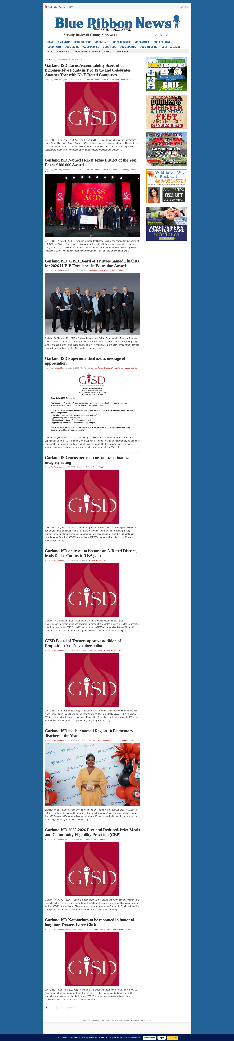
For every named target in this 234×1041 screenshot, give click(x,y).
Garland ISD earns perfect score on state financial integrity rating (87, 460)
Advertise (108, 51)
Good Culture (162, 42)
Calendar (64, 42)
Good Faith (54, 46)
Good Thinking (148, 46)
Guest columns (171, 46)
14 (64, 1008)
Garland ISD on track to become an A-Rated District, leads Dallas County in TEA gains (91, 553)
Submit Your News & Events (87, 51)
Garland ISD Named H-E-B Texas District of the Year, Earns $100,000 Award (91, 162)
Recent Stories (125, 80)
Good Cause (142, 42)
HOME (50, 42)
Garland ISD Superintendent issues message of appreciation (85, 361)
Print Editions (82, 42)
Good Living (72, 46)
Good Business (122, 42)
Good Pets (109, 46)
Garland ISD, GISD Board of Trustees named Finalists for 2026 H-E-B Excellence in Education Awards (92, 263)
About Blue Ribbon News (59, 51)
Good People (91, 46)
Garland (103, 80)
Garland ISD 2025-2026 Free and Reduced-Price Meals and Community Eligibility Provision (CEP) (92, 832)
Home (47, 58)
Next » (71, 1008)
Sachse (134, 368)
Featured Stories (92, 80)
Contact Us (122, 51)
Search (185, 7)
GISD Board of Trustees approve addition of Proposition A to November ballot (83, 643)
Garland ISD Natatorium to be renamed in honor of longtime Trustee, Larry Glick (89, 922)
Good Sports (128, 46)
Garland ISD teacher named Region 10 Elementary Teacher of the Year (89, 733)
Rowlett (127, 368)
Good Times (102, 42)
